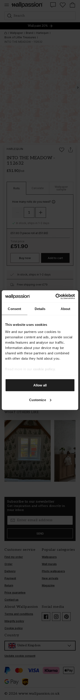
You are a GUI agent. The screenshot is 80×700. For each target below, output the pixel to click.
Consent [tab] (14, 309)
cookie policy (44, 369)
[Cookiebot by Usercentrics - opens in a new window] (56, 296)
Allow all (40, 385)
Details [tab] (40, 309)
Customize (37, 400)
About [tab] (65, 309)
